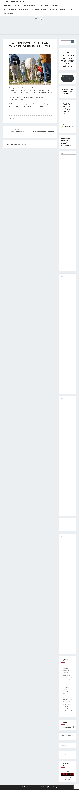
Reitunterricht (55, 5)
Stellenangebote (8, 13)
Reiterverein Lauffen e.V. (14, 2)
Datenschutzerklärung (67, 735)
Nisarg (55, 787)
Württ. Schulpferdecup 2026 (30, 5)
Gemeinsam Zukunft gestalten (39, 9)
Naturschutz (53, 9)
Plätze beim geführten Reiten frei (67, 699)
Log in (64, 754)
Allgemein (13, 118)
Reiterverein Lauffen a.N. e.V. (36, 50)
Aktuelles (16, 5)
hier (71, 91)
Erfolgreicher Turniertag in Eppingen (66, 689)
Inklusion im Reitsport (10, 9)
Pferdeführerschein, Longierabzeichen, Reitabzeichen (43, 132)
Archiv (70, 9)
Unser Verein (7, 5)
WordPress (44, 787)
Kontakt (62, 9)
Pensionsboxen (44, 5)
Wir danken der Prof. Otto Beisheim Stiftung (67, 668)
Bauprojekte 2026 (23, 9)
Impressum (64, 745)
